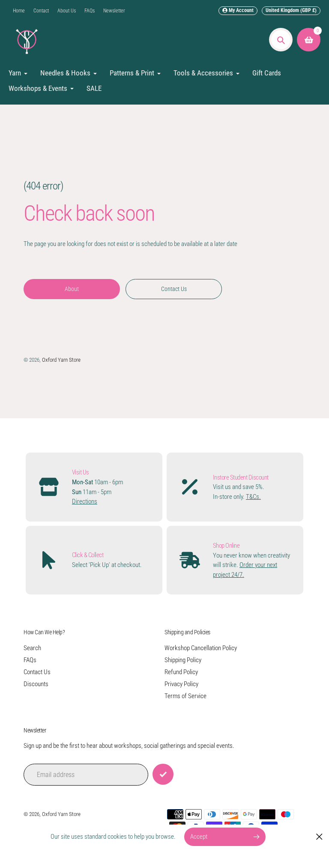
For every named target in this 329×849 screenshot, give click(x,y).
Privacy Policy (181, 684)
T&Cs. (253, 497)
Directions (84, 501)
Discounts (36, 684)
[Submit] (163, 774)
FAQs (89, 11)
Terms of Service (185, 696)
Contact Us (37, 672)
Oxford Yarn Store (61, 360)
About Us (66, 11)
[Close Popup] (319, 836)
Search (32, 648)
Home (19, 11)
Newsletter (114, 11)
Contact (41, 11)
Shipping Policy (182, 660)
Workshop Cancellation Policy (200, 648)
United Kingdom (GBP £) (291, 10)
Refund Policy (181, 672)
